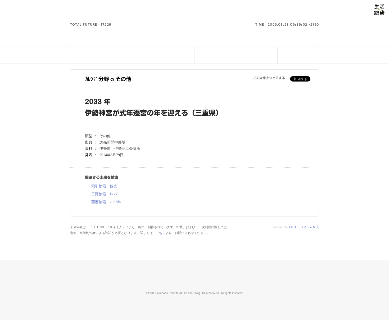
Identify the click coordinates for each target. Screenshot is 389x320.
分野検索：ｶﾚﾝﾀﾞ (105, 194)
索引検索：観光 (104, 186)
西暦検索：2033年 (106, 202)
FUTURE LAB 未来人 (304, 227)
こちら (160, 233)
